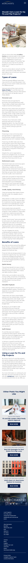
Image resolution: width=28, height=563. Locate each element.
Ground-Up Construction (10, 515)
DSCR (5, 519)
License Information (9, 558)
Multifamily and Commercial (11, 517)
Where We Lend (8, 527)
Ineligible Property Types (10, 557)
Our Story (6, 532)
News (5, 541)
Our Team (6, 534)
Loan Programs (7, 512)
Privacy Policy (7, 555)
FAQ (5, 529)
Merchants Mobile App (9, 550)
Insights (6, 543)
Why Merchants (8, 524)
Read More (14, 424)
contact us (10, 376)
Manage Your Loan (8, 545)
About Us (6, 531)
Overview (6, 546)
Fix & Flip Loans (7, 514)
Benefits (6, 526)
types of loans (6, 90)
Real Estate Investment (18, 447)
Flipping (18, 416)
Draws (5, 548)
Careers (6, 539)
